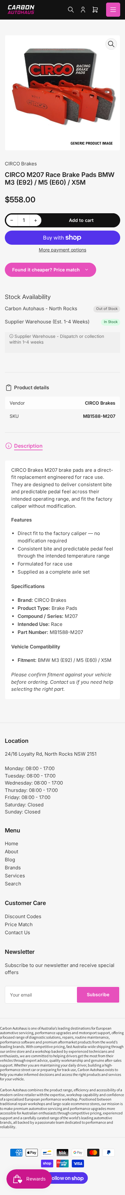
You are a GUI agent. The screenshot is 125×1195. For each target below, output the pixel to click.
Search (13, 884)
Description (28, 446)
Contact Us (17, 932)
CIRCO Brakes (21, 164)
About (11, 851)
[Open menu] (113, 10)
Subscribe (98, 994)
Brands (13, 868)
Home (11, 843)
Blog (10, 860)
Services (15, 876)
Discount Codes (23, 916)
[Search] (71, 10)
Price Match (19, 924)
